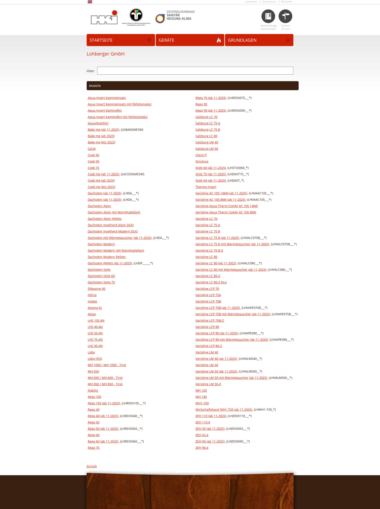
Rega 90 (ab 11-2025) (211, 110)
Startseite (101, 40)
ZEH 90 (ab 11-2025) (210, 441)
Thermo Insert (205, 187)
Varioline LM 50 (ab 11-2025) (216, 371)
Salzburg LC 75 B (207, 129)
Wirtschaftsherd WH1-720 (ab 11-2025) (224, 409)
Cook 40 (93, 155)
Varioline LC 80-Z (207, 276)
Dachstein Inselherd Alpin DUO (111, 225)
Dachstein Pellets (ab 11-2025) (110, 263)
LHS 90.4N (95, 346)
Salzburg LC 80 (206, 136)
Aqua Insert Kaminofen (105, 110)
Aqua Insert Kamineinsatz (107, 98)
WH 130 (201, 397)
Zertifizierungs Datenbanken (268, 27)
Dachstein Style (99, 269)
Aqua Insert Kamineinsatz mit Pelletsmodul (120, 104)
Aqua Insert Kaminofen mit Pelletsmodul (118, 117)
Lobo (91, 352)
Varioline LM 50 (206, 365)
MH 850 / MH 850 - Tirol (105, 384)
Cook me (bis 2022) (101, 187)
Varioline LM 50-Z (208, 384)
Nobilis (93, 390)
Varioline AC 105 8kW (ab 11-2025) (220, 199)
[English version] (90, 2)
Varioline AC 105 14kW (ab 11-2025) (221, 193)
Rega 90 (201, 104)
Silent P (200, 155)
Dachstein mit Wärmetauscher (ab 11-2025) (120, 238)
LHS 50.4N (95, 333)
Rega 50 (93, 422)
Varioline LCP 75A (208, 295)
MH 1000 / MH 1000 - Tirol (107, 365)
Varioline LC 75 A (207, 225)
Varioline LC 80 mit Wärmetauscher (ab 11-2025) (231, 269)
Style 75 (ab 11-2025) (211, 174)
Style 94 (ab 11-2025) (211, 180)
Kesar (92, 314)
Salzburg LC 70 (206, 117)
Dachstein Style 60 (101, 276)
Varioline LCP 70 (207, 289)
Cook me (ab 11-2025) (104, 174)
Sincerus (201, 161)
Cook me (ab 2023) (101, 180)
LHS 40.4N (95, 327)
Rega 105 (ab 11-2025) (104, 403)
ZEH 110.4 (202, 422)
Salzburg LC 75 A (207, 123)
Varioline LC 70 (206, 219)
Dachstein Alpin (99, 206)
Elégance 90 (96, 289)
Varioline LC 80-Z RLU (211, 282)
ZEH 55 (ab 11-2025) (210, 429)
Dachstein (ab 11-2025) (105, 193)
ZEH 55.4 (201, 435)
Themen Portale (285, 27)
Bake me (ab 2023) (101, 136)
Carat (92, 149)
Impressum (251, 1)
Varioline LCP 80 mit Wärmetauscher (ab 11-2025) (232, 339)
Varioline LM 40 (206, 352)
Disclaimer (286, 1)
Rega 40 (93, 409)
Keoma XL (95, 308)
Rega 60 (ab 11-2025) (103, 441)
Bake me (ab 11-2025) (104, 129)
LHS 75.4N (95, 339)
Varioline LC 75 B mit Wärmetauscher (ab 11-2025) (232, 244)
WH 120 (201, 390)
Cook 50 (93, 161)
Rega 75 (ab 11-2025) (211, 98)
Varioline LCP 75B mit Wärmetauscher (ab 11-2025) (233, 314)
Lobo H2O (95, 359)
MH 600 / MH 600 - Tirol (105, 378)
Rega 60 (93, 435)
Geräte (166, 40)
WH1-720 (202, 403)
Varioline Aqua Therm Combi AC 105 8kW (225, 212)
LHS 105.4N (96, 320)
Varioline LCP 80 (207, 327)
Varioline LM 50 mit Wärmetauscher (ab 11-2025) (231, 378)
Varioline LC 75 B (207, 231)
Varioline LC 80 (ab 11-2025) (216, 263)
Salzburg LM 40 (206, 142)
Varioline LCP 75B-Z (209, 320)
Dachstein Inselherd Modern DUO (113, 231)
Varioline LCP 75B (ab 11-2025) (218, 308)
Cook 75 (93, 168)
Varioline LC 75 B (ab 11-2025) (217, 238)
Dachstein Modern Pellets (107, 257)
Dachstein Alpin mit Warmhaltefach (114, 212)
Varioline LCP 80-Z (208, 346)
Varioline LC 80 (206, 257)
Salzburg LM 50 (206, 149)
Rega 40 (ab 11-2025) (103, 416)
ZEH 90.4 (201, 448)
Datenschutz (269, 1)
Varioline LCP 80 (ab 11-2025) (217, 333)
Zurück (92, 466)
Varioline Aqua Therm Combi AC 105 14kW (226, 206)
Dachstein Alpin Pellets (105, 219)
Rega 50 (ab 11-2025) (103, 429)
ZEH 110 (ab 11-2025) (211, 416)
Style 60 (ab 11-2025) (211, 168)
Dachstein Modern (101, 244)
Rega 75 (93, 448)
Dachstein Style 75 (101, 282)
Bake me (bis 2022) (101, 142)
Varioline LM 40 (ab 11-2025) (216, 359)
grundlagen (242, 40)
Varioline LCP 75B (208, 301)
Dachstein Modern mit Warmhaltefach (116, 250)
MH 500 (93, 371)
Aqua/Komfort (98, 123)
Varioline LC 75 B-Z (209, 250)
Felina (92, 295)
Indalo (92, 301)
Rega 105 (94, 397)
